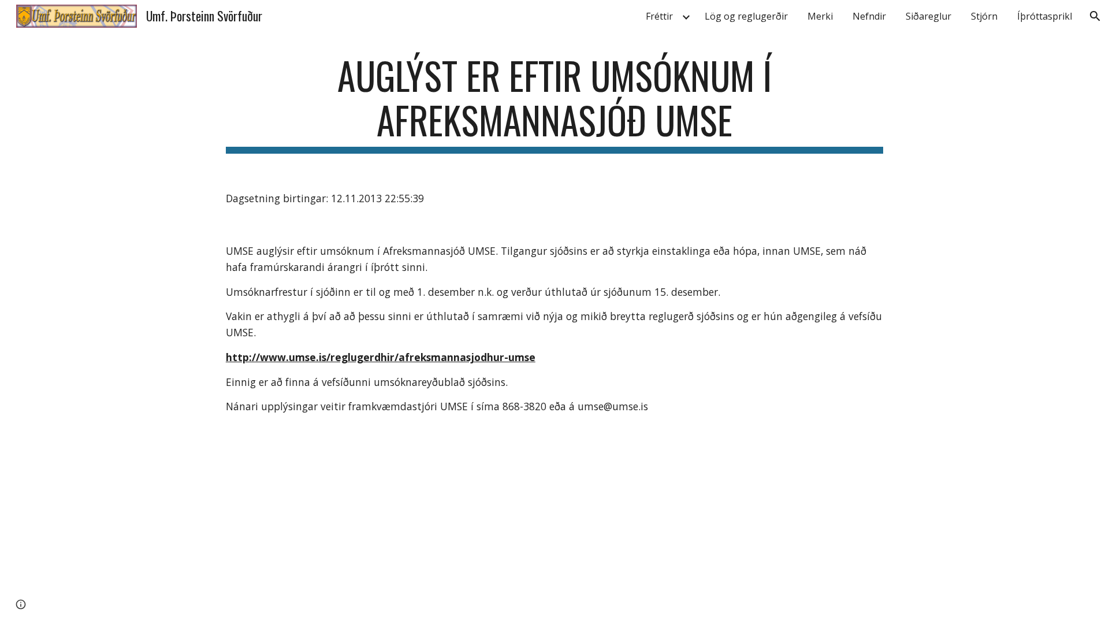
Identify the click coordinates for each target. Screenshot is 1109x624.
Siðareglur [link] (928, 16)
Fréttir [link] (659, 16)
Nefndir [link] (869, 16)
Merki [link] (820, 16)
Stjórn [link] (984, 16)
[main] (554, 103)
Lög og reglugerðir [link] (746, 16)
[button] (1095, 16)
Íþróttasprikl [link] (1044, 16)
